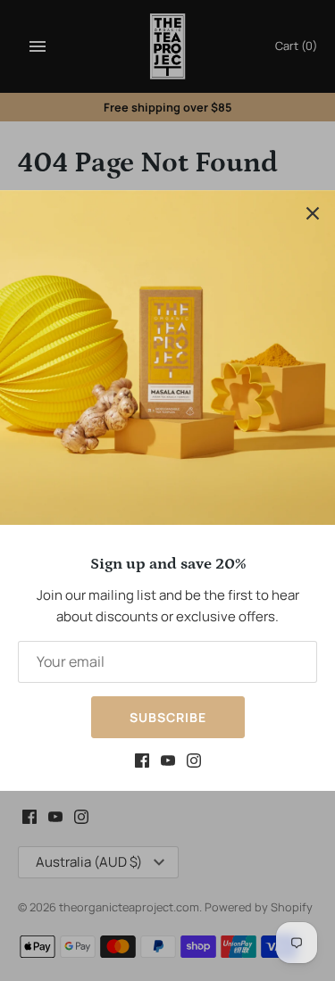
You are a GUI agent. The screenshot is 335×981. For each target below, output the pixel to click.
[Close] (312, 212)
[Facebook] (142, 763)
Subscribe (168, 717)
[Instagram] (194, 763)
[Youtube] (168, 763)
